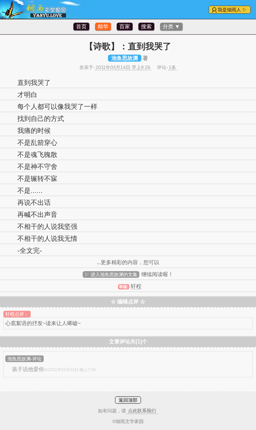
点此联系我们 (142, 410)
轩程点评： (17, 314)
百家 (124, 26)
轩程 (136, 286)
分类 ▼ (171, 26)
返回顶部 (128, 400)
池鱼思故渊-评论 (24, 358)
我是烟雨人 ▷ (232, 9)
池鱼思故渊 (124, 58)
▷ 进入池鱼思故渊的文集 (111, 274)
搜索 (146, 26)
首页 (81, 26)
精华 (103, 26)
